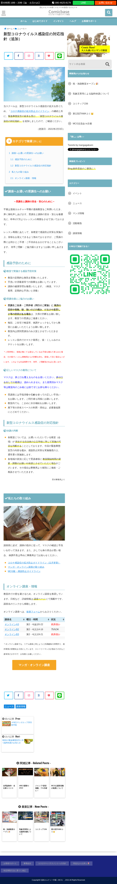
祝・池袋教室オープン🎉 (85, 83)
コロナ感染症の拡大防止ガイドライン (29, 111)
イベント (77, 193)
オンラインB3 (12, 634)
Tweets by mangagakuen (80, 145)
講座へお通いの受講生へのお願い (27, 153)
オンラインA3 (12, 624)
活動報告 (77, 223)
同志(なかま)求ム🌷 (81, 863)
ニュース (9, 706)
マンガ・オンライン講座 (34, 664)
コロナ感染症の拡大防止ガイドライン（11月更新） (34, 563)
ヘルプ (73, 21)
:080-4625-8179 (62, 3)
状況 (53, 619)
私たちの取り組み (19, 172)
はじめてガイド (40, 21)
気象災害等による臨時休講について (91, 93)
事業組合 (27, 863)
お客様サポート (89, 21)
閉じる (37, 141)
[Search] (107, 64)
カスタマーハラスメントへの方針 (52, 863)
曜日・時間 (32, 619)
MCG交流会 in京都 (82, 123)
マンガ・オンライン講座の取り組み (26, 567)
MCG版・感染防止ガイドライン (24, 571)
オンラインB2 (12, 629)
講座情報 (20, 706)
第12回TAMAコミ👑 (83, 113)
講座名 (8, 619)
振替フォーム (33, 612)
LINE (83, 3)
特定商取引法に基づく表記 (15, 870)
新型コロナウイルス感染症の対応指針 (30, 165)
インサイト (58, 21)
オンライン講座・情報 (23, 178)
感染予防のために (21, 159)
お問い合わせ (105, 3)
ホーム (23, 21)
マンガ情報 (78, 213)
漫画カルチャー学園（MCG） (52, 880)
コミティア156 (80, 103)
